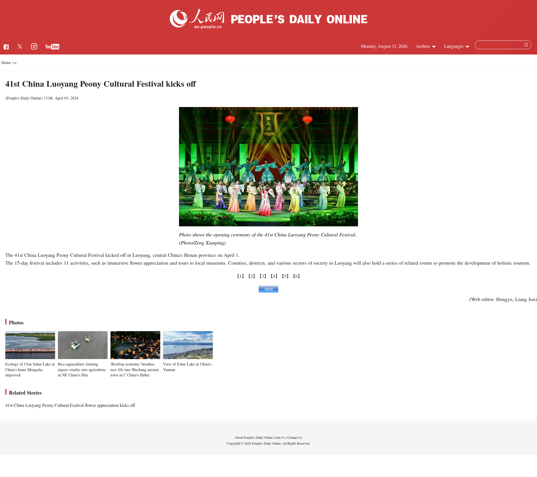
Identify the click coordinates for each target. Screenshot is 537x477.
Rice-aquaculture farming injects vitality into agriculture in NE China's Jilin (82, 369)
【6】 (296, 276)
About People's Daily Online (254, 437)
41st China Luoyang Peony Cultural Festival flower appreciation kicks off (70, 405)
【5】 (285, 276)
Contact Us (295, 437)
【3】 (262, 276)
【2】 (251, 276)
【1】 (240, 276)
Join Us (280, 437)
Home (6, 62)
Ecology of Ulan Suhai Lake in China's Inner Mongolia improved (30, 369)
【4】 (274, 276)
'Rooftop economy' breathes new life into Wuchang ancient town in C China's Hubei (134, 369)
